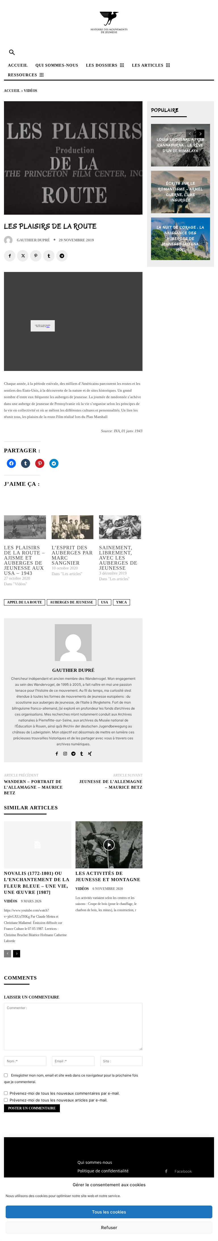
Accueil (12, 91)
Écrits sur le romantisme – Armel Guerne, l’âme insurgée (180, 192)
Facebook (183, 1171)
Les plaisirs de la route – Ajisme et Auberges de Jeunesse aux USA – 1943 (24, 560)
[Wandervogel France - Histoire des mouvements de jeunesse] (109, 22)
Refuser (109, 1227)
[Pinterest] (35, 255)
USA (104, 602)
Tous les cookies (109, 1212)
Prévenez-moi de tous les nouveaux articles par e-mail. (59, 1100)
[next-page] (16, 953)
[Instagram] (65, 752)
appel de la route (24, 602)
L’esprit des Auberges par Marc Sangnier (72, 555)
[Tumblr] (48, 255)
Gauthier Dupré (33, 240)
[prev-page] (7, 953)
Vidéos (30, 91)
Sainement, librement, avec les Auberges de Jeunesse (118, 558)
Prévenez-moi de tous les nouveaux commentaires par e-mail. (65, 1093)
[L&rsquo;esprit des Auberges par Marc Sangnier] (73, 527)
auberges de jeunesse (71, 602)
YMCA (121, 602)
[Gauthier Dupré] (9, 240)
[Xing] (90, 752)
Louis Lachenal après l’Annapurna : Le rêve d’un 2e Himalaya (180, 145)
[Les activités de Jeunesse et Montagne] (109, 844)
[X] (22, 255)
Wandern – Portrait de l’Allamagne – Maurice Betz (33, 787)
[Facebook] (9, 255)
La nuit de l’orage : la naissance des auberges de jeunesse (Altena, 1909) (180, 238)
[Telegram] (62, 255)
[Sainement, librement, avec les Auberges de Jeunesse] (120, 527)
